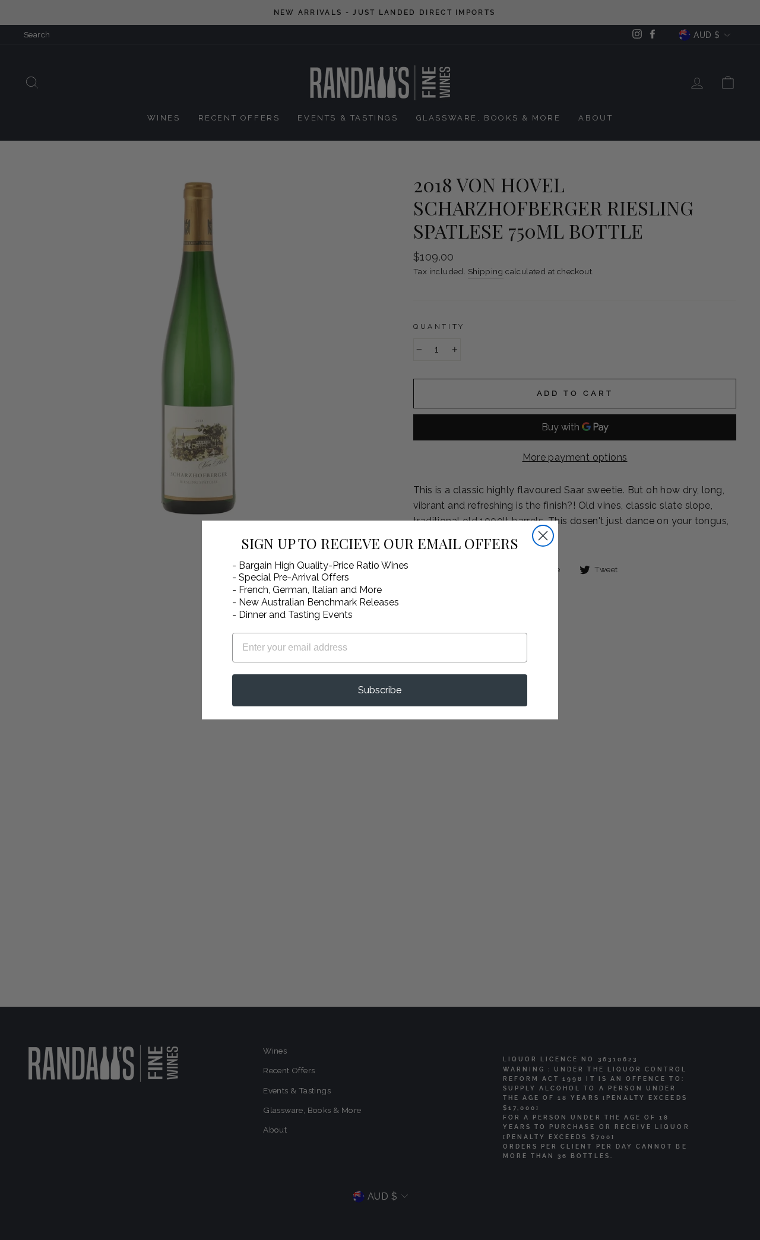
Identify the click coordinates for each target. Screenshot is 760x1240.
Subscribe (379, 690)
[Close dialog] (543, 535)
